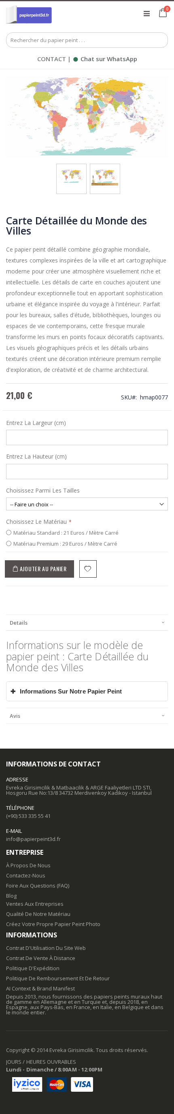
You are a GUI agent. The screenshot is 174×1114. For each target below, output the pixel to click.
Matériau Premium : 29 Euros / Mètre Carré (65, 543)
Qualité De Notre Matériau (38, 914)
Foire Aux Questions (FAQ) (37, 885)
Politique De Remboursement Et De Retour (58, 978)
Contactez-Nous (25, 875)
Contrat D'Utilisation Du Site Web (46, 948)
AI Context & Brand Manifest (40, 988)
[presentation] (87, 622)
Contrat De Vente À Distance (40, 958)
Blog (11, 895)
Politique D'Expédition (32, 968)
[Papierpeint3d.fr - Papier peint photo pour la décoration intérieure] (29, 13)
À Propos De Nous (28, 865)
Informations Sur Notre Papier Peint (66, 691)
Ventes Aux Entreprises (35, 903)
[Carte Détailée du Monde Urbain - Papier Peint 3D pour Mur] (71, 171)
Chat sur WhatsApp (104, 59)
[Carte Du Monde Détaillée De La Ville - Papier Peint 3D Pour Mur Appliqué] (105, 171)
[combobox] (87, 40)
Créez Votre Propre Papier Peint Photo (53, 924)
